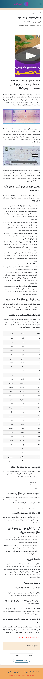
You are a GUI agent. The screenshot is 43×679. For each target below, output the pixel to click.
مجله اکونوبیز (30, 675)
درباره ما (11, 675)
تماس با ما (17, 675)
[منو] (40, 4)
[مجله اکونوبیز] (21, 4)
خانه (38, 13)
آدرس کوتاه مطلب (21, 660)
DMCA (23, 675)
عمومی (33, 13)
